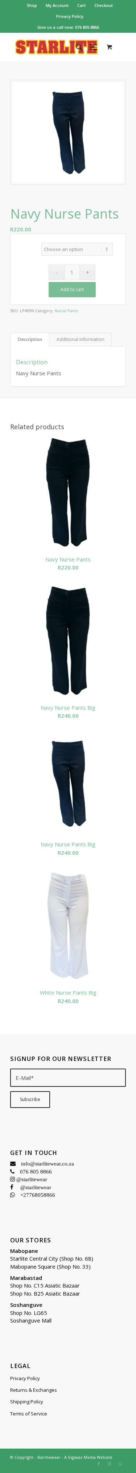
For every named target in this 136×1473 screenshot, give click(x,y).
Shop (32, 5)
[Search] (76, 47)
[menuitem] (32, 5)
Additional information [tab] (80, 339)
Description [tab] (30, 339)
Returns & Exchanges (33, 1390)
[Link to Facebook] (98, 1463)
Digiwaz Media (82, 1457)
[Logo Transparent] (56, 47)
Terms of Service (28, 1413)
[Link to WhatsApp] (120, 1463)
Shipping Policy (26, 1401)
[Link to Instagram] (109, 1463)
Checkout (103, 5)
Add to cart (72, 289)
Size (26, 244)
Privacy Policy (69, 16)
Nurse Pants (66, 310)
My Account (57, 5)
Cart (81, 5)
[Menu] (93, 47)
